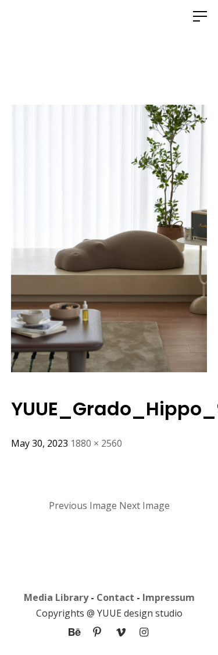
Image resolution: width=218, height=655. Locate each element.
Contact (115, 597)
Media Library (56, 597)
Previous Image (83, 505)
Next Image (144, 505)
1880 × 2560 (96, 443)
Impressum (168, 597)
